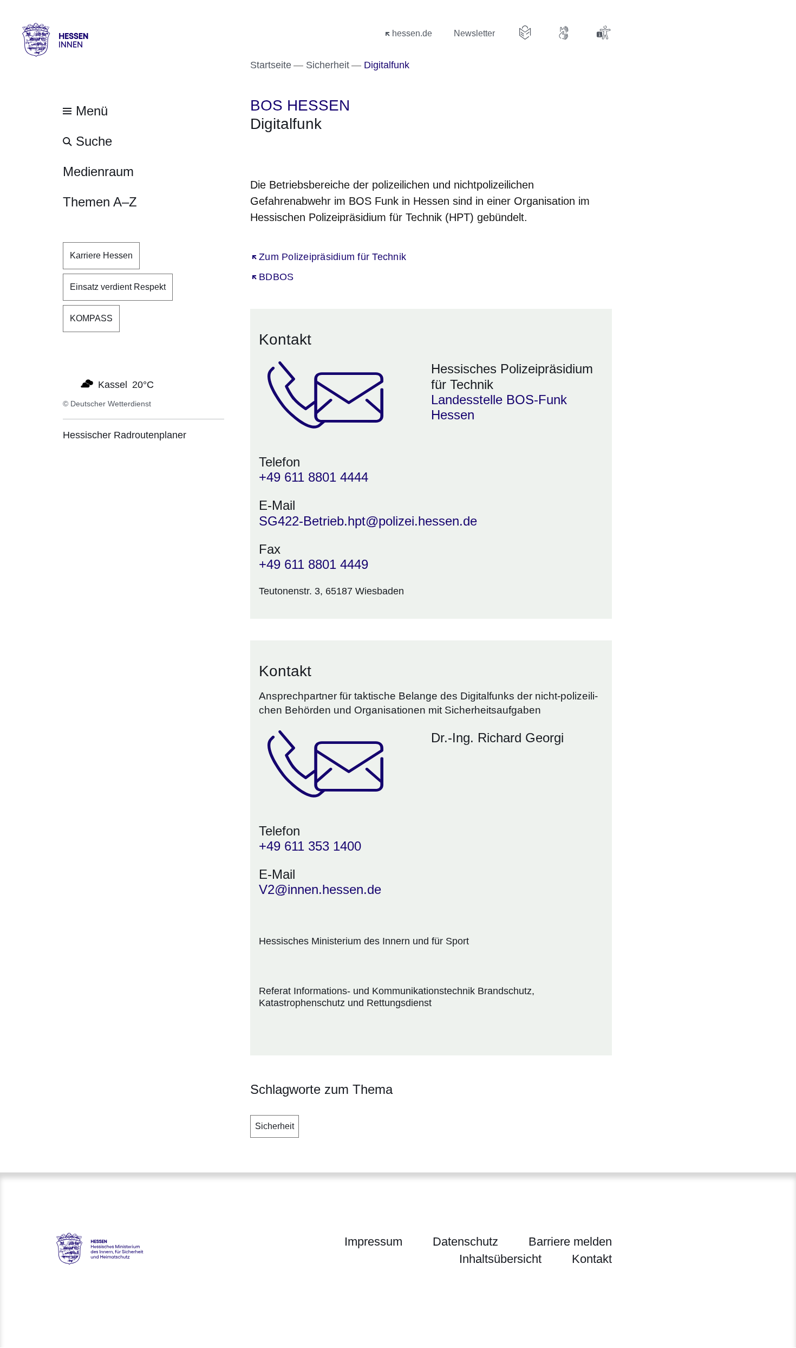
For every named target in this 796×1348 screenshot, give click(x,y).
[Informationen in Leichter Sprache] (525, 32)
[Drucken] (343, 152)
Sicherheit (274, 1126)
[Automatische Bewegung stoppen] (69, 384)
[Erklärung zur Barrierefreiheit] (603, 32)
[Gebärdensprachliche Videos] (564, 32)
